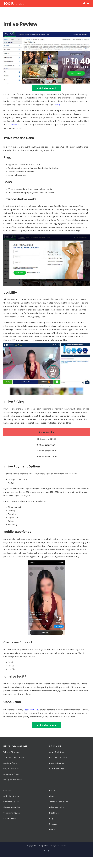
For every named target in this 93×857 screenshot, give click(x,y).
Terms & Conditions (58, 801)
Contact (53, 824)
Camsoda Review (11, 801)
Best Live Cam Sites (58, 757)
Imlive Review (9, 818)
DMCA (52, 829)
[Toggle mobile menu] (88, 3)
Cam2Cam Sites (57, 768)
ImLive (57, 104)
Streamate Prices (11, 774)
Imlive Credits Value (12, 779)
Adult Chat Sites (57, 752)
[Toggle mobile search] (84, 3)
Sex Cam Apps (10, 763)
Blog (51, 818)
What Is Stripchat (11, 752)
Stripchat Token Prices (14, 757)
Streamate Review (11, 813)
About (52, 796)
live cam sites (13, 124)
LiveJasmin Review (11, 807)
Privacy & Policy (56, 807)
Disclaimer (54, 813)
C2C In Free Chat (10, 768)
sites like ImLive (30, 709)
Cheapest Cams (56, 763)
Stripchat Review (11, 796)
